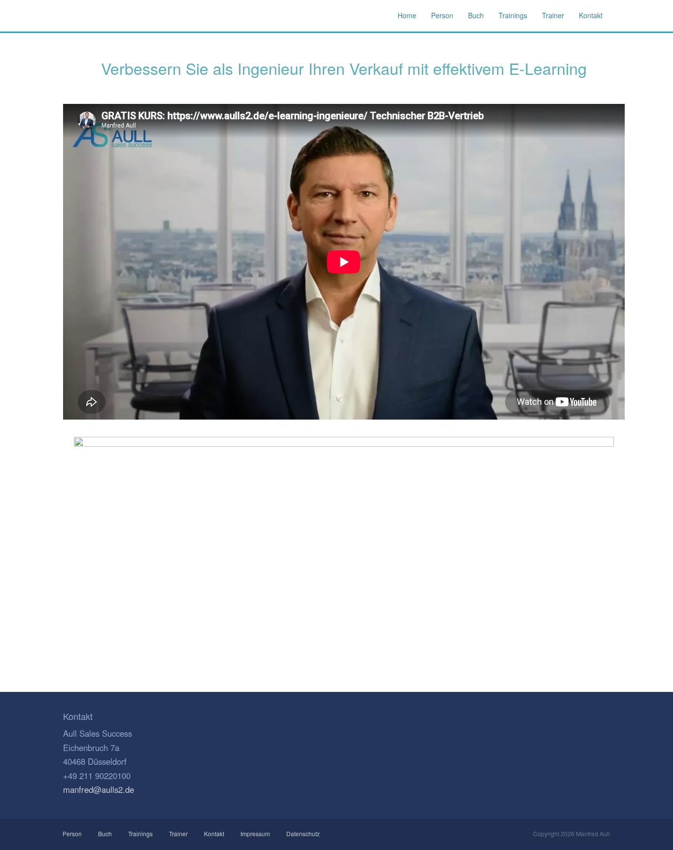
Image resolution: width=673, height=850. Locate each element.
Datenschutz (303, 833)
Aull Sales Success (105, 15)
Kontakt (214, 833)
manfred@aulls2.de (98, 789)
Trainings (140, 833)
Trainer (178, 833)
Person (72, 833)
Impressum (255, 833)
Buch (105, 833)
